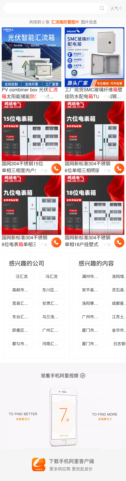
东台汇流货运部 (26, 316)
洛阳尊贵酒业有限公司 (102, 303)
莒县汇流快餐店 (26, 303)
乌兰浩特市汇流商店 (60, 316)
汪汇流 (22, 276)
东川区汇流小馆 (56, 290)
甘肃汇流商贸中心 (58, 303)
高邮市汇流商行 (26, 290)
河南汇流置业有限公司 (62, 343)
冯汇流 (51, 276)
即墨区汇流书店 (26, 330)
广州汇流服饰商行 (58, 330)
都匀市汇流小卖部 (28, 343)
